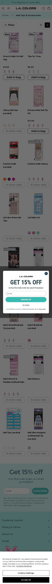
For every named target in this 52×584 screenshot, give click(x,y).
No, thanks (26, 305)
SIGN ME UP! (26, 299)
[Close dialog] (46, 273)
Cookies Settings (26, 573)
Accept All (26, 580)
